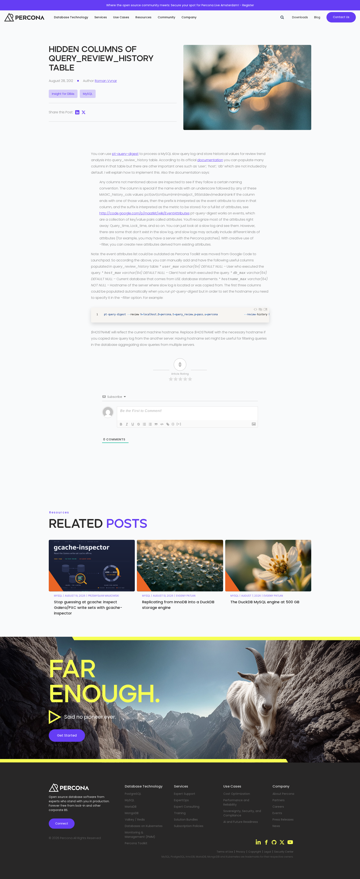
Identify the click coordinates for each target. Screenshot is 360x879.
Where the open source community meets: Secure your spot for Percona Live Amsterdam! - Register (180, 5)
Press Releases (283, 819)
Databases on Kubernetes (143, 826)
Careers (278, 807)
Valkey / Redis (135, 819)
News (276, 826)
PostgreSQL (133, 794)
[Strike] (138, 424)
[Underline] (133, 424)
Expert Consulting (186, 807)
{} (173, 423)
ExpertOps (181, 800)
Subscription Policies (188, 826)
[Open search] (282, 17)
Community (166, 17)
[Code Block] (162, 424)
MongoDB (132, 813)
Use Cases (121, 17)
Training (180, 813)
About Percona (283, 794)
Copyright (254, 851)
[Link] (168, 424)
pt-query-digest (125, 153)
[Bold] (121, 424)
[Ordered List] (144, 424)
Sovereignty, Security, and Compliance (242, 813)
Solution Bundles (186, 819)
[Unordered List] (150, 424)
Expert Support (184, 794)
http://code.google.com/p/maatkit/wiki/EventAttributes (144, 213)
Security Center (283, 851)
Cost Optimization (236, 794)
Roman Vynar (106, 80)
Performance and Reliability (236, 802)
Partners (278, 800)
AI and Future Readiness (240, 822)
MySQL (129, 800)
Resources (143, 17)
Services (100, 17)
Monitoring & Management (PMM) (140, 834)
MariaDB (130, 807)
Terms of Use (225, 851)
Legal (267, 851)
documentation (210, 160)
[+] (179, 423)
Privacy (240, 851)
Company (188, 17)
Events (277, 813)
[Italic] (127, 424)
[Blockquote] (156, 424)
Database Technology (71, 17)
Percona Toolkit (136, 843)
